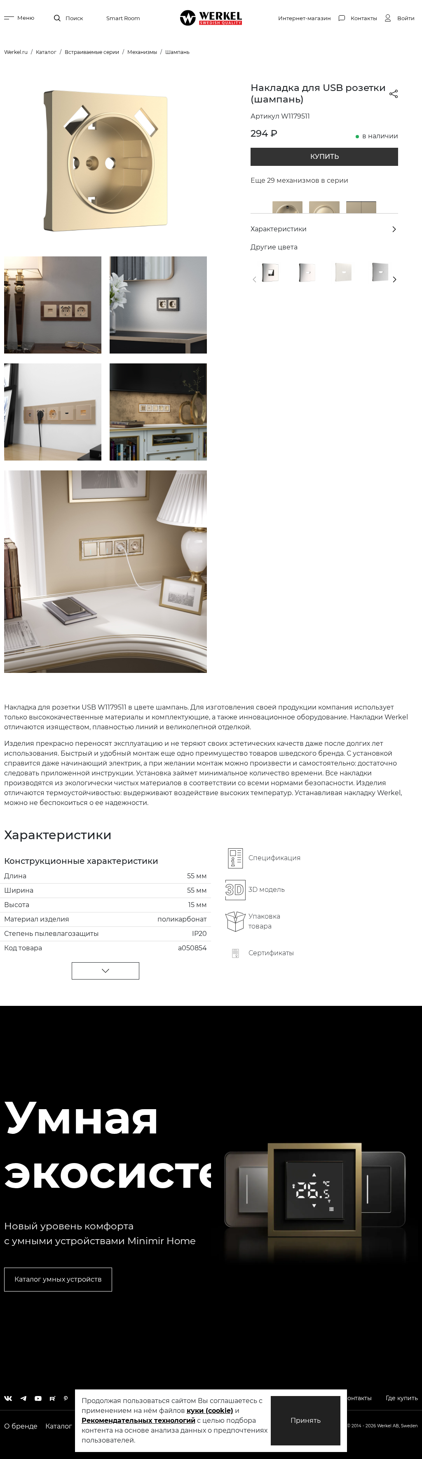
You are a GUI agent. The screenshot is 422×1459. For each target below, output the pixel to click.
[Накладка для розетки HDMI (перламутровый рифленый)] (343, 272)
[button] (254, 279)
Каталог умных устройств (58, 1279)
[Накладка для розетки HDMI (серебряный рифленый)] (380, 272)
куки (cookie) (210, 1411)
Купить (324, 157)
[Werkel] (211, 18)
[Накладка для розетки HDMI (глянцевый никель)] (306, 272)
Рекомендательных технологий (138, 1420)
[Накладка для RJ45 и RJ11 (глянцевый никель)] (269, 272)
